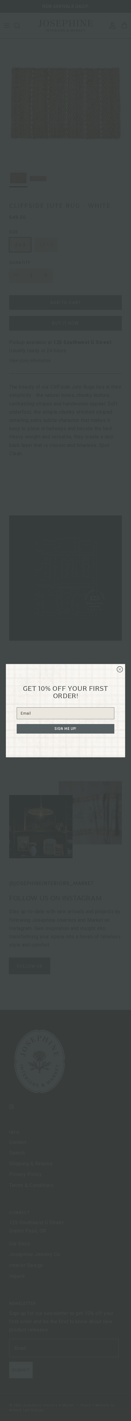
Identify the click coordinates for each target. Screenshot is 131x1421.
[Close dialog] (120, 669)
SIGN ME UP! (66, 728)
